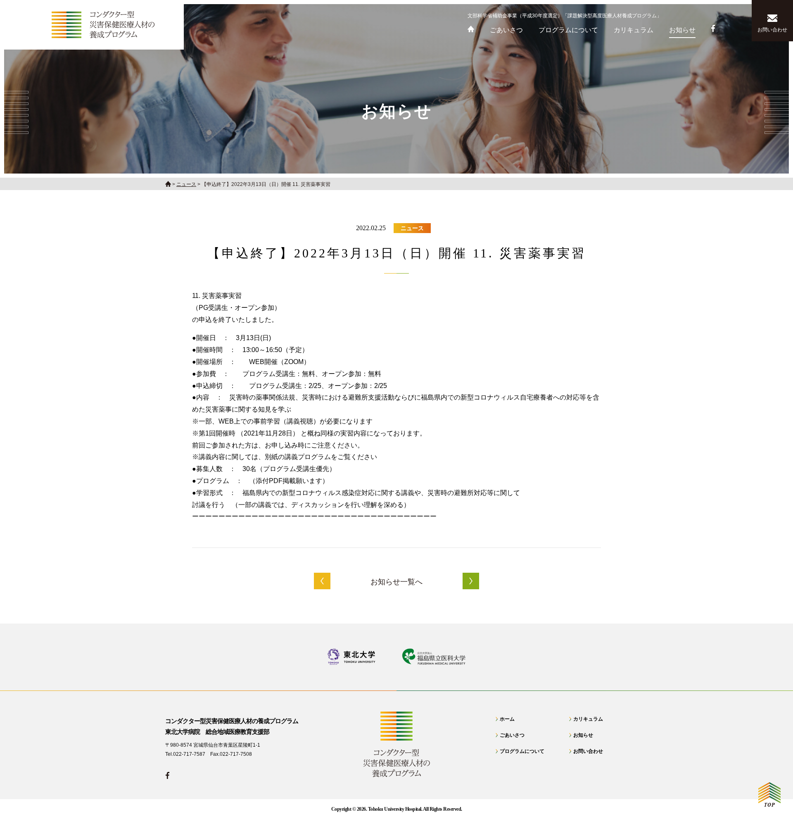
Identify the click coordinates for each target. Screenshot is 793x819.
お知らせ (583, 735)
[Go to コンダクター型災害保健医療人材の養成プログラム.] (168, 184)
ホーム (507, 719)
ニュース (412, 228)
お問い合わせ (588, 751)
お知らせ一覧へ (396, 582)
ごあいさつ (512, 735)
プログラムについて (522, 751)
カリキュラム (588, 719)
